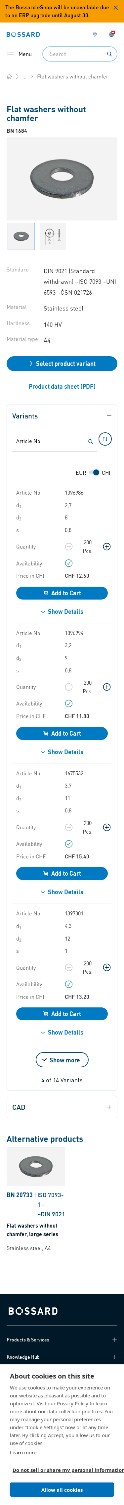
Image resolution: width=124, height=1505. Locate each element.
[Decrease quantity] (69, 547)
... (24, 76)
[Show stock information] (69, 563)
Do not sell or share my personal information (59, 1470)
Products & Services (28, 1339)
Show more (65, 1060)
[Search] (109, 54)
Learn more (23, 1452)
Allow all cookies (62, 1489)
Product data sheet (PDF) (62, 386)
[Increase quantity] (107, 547)
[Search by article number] (90, 441)
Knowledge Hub (23, 1357)
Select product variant (66, 363)
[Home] (9, 76)
